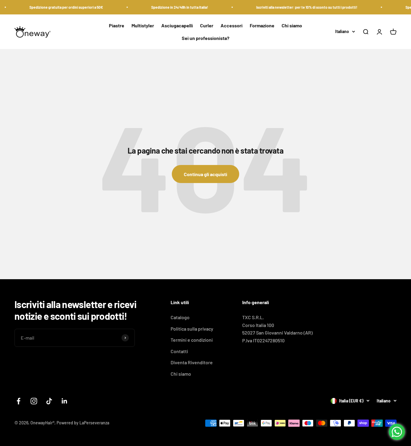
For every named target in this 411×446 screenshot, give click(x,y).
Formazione (262, 25)
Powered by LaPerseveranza (83, 422)
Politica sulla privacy (192, 328)
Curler (206, 25)
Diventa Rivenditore (192, 362)
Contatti (179, 351)
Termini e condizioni (192, 340)
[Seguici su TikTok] (49, 401)
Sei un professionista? (205, 38)
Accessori (232, 25)
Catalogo (180, 317)
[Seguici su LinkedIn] (64, 401)
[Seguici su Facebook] (18, 401)
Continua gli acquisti (205, 174)
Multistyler (142, 25)
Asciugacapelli (177, 25)
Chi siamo (292, 25)
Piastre (116, 25)
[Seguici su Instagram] (34, 401)
